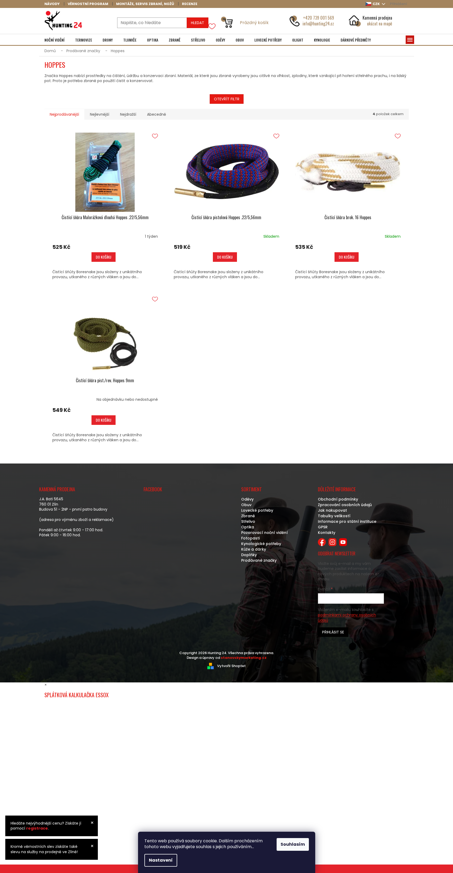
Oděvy (247, 499)
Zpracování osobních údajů (345, 504)
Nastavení (161, 860)
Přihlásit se (333, 632)
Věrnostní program (88, 3)
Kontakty (326, 532)
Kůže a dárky (253, 549)
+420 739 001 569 (318, 18)
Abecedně (156, 114)
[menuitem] (54, 40)
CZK (377, 3)
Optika (247, 527)
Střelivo (248, 521)
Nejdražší (128, 114)
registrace (37, 828)
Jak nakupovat (332, 510)
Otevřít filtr (226, 99)
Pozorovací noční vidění (264, 532)
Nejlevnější (99, 114)
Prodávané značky (259, 560)
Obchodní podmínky (338, 499)
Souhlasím (293, 844)
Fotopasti (250, 538)
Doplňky (249, 554)
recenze (189, 3)
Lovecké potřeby (257, 510)
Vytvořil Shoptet (231, 665)
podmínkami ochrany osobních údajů (347, 617)
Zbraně (248, 516)
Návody (52, 3)
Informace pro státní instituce (347, 521)
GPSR (323, 527)
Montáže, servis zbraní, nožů (145, 3)
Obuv (246, 504)
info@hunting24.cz (318, 23)
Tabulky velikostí (334, 516)
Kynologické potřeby (261, 543)
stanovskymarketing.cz (244, 657)
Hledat (197, 22)
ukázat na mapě (379, 23)
